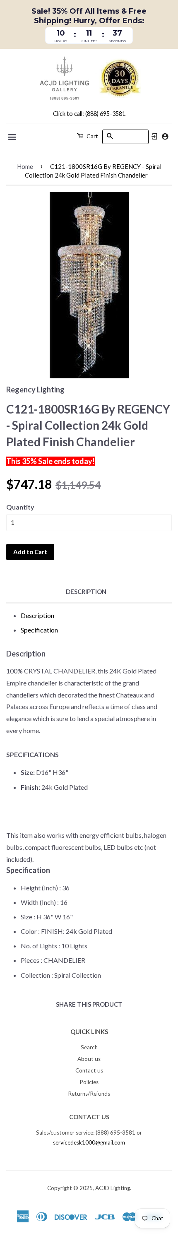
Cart (91, 135)
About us (89, 1059)
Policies (89, 1082)
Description (86, 591)
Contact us (89, 1070)
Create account (165, 136)
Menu (12, 137)
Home (25, 166)
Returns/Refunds (89, 1093)
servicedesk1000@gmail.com (89, 1142)
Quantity (20, 507)
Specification (39, 630)
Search (89, 1047)
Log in (154, 136)
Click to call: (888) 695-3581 (89, 113)
